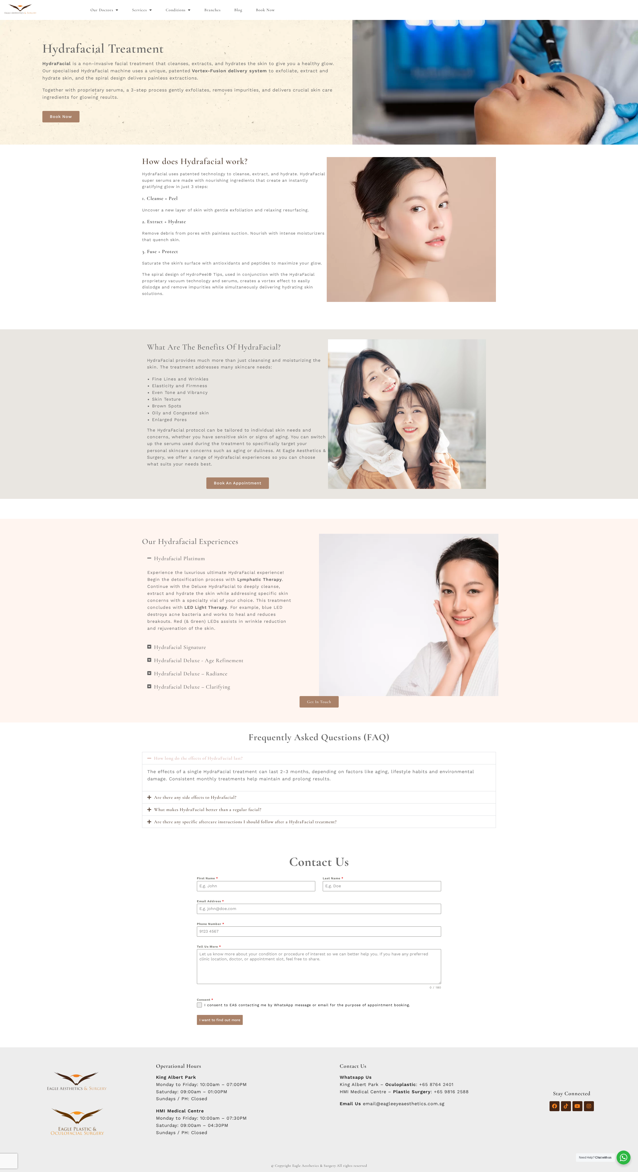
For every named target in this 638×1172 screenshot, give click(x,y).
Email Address (210, 901)
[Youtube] (577, 1106)
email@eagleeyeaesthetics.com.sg (404, 1103)
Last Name (333, 878)
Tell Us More (209, 946)
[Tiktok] (566, 1106)
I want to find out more (219, 1020)
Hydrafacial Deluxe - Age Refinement (198, 660)
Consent (205, 999)
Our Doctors (101, 9)
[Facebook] (554, 1106)
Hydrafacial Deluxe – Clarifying (192, 687)
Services (139, 9)
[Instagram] (589, 1106)
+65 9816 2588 (451, 1091)
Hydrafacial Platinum (179, 558)
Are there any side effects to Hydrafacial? (195, 797)
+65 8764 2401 (436, 1084)
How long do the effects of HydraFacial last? (198, 758)
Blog (238, 9)
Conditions (175, 9)
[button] (219, 558)
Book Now (265, 9)
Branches (212, 9)
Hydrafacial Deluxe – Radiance (191, 673)
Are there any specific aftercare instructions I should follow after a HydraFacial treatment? (245, 821)
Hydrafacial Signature (180, 647)
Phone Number (210, 924)
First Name (207, 878)
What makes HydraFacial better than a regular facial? (207, 809)
